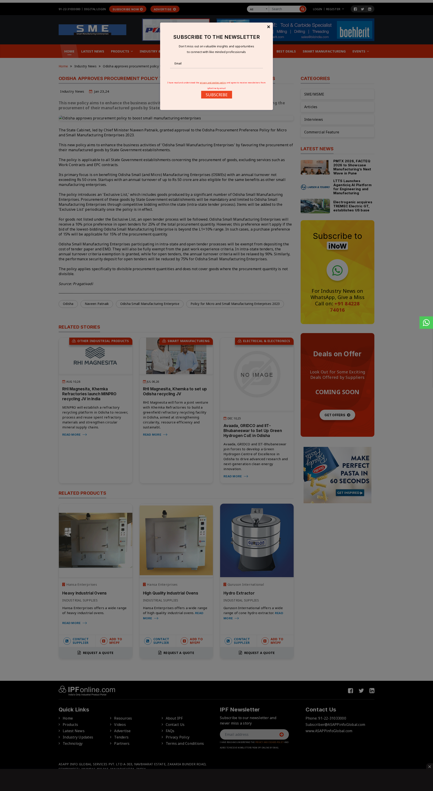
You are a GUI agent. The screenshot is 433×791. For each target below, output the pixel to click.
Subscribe (217, 94)
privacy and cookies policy (213, 82)
